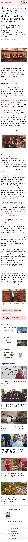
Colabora (14, 531)
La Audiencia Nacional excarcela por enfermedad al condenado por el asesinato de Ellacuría (12, 451)
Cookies (14, 535)
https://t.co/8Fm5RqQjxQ (10, 211)
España (7, 2)
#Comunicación (6, 204)
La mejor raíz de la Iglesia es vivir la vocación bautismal (9, 355)
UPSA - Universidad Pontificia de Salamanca (11, 317)
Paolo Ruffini (6, 314)
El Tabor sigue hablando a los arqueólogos (8, 342)
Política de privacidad (14, 533)
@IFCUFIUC (21, 211)
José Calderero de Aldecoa (8, 39)
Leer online (14, 524)
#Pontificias (22, 209)
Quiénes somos (14, 529)
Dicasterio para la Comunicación (11, 310)
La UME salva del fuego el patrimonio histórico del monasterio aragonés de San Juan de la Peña (13, 475)
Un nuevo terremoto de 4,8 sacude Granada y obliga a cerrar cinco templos (14, 427)
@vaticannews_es (6, 213)
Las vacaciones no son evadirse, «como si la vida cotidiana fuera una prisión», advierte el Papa (10, 330)
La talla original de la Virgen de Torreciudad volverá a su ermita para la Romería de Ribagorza (13, 499)
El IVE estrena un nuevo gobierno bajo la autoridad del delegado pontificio (13, 405)
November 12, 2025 (16, 219)
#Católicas (14, 209)
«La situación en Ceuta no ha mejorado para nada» (13, 382)
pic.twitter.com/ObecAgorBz (9, 215)
